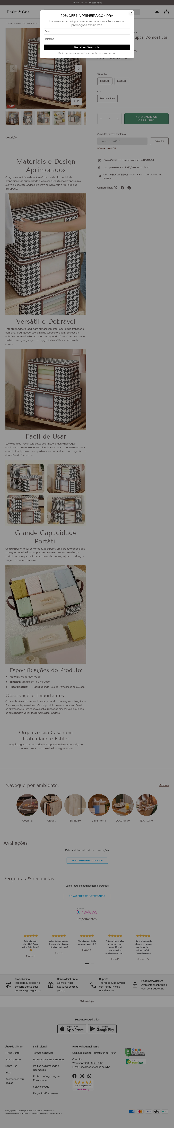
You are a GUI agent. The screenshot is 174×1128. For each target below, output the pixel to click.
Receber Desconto (87, 47)
